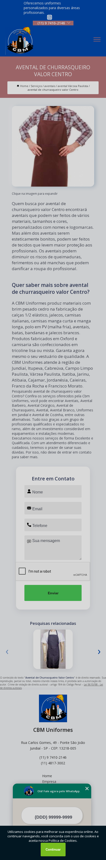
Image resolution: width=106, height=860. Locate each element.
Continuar (53, 849)
